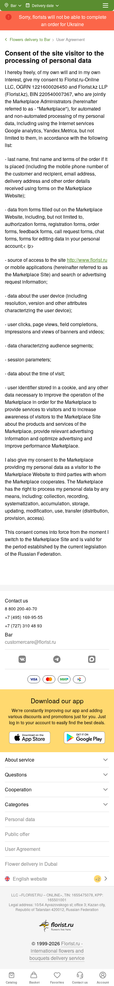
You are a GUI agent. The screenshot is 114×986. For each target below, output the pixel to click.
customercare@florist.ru (30, 641)
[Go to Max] (92, 659)
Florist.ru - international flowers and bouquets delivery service (57, 950)
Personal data (20, 819)
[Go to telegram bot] (57, 659)
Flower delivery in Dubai (31, 863)
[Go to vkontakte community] (22, 659)
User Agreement (22, 848)
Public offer (17, 834)
